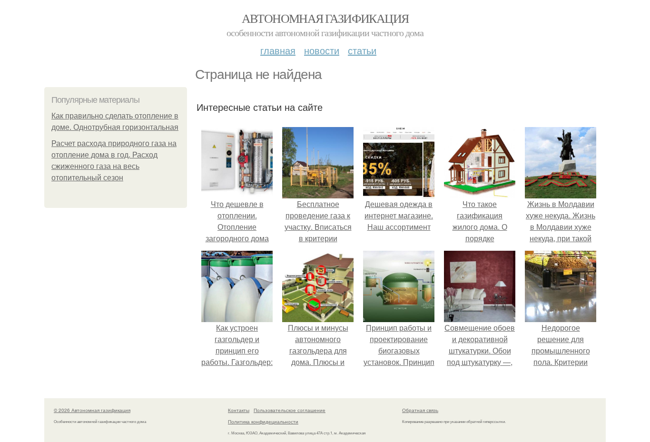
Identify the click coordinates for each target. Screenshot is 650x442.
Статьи (362, 50)
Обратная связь (420, 410)
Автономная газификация (325, 18)
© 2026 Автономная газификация (92, 410)
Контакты (238, 410)
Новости (321, 50)
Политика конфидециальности (263, 421)
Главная (277, 50)
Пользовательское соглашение (289, 410)
